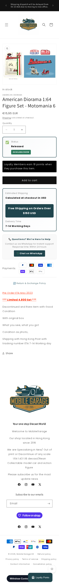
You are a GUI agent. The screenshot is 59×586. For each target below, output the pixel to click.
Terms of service (30, 559)
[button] (6, 24)
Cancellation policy (42, 564)
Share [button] (9, 353)
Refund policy (44, 554)
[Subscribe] (48, 503)
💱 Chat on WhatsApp (29, 253)
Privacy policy (12, 559)
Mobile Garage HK (25, 554)
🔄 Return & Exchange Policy (29, 283)
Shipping (6, 118)
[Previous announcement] (6, 5)
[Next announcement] (53, 5)
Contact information (20, 564)
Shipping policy (49, 559)
